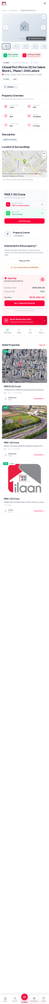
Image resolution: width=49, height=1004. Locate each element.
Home (4, 10)
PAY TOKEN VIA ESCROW (24, 303)
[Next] (43, 27)
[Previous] (5, 27)
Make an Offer (24, 261)
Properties (13, 10)
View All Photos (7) (37, 38)
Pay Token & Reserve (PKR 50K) (25, 267)
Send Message (25, 221)
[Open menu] (44, 3)
